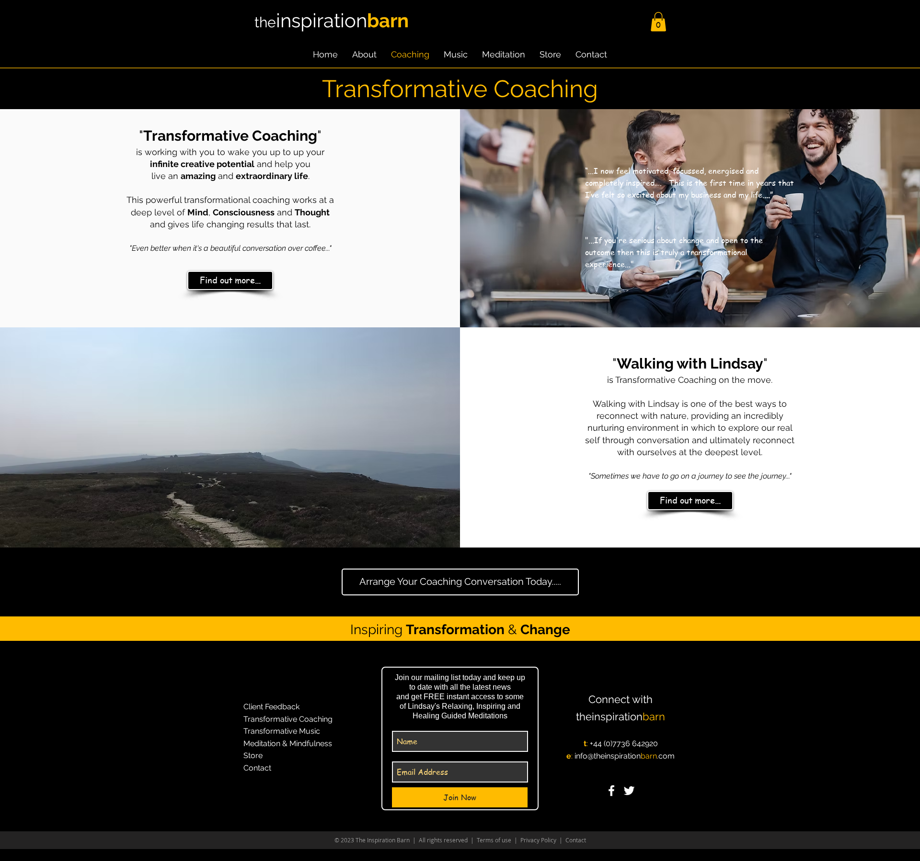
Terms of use (494, 840)
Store (253, 755)
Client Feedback (271, 706)
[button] (658, 22)
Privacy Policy (538, 840)
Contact (575, 840)
